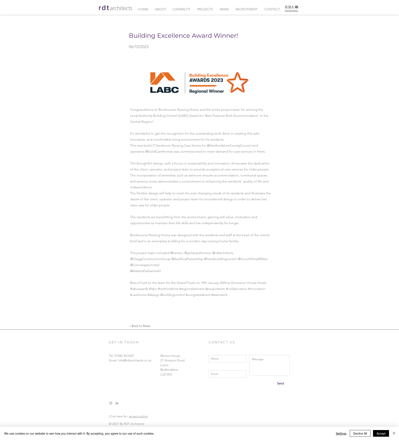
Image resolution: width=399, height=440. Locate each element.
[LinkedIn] (117, 403)
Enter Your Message (262, 352)
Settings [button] (341, 433)
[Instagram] (111, 403)
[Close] (394, 433)
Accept (381, 433)
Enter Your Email (219, 367)
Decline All (360, 433)
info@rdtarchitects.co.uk (134, 360)
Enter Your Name (220, 352)
